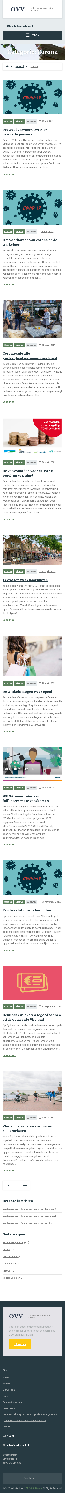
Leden (6, 1396)
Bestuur (7, 1383)
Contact (7, 1426)
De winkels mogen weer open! (27, 692)
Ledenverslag (10, 1263)
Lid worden (20, 1344)
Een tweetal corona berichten (27, 910)
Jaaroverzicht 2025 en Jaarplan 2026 (25, 1420)
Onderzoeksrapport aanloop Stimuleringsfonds (30, 1414)
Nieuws (19, 121)
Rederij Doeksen (11, 1278)
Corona (8, 121)
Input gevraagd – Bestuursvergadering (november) (29, 1216)
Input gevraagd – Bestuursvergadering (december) (29, 1209)
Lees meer (9, 174)
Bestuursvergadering (14, 1242)
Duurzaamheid (10, 1256)
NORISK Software (33, 1488)
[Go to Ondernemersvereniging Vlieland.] (7, 66)
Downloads (9, 1408)
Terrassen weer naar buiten (25, 580)
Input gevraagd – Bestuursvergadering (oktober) (28, 1223)
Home (6, 1377)
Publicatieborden (12, 1402)
